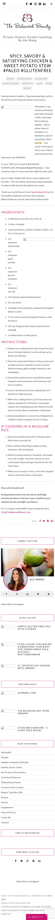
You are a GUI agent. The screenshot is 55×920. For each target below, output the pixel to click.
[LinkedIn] (27, 594)
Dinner (10, 79)
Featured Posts (8, 812)
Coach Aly (6, 817)
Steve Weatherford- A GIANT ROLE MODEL (33, 729)
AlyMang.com (27, 693)
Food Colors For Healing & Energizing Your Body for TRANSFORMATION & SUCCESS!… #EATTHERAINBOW (35, 649)
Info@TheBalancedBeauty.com (16, 512)
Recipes (27, 88)
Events (4, 802)
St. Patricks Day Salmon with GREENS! (34, 666)
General (5, 822)
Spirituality (6, 752)
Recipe (49, 83)
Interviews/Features (11, 777)
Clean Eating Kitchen (40, 192)
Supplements (7, 807)
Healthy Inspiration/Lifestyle (14, 762)
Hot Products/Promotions (13, 772)
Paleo (39, 83)
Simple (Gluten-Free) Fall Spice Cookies (34, 627)
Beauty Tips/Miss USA (12, 792)
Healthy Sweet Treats (11, 767)
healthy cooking (10, 83)
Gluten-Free (41, 79)
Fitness (4, 797)
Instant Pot (27, 83)
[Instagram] (17, 594)
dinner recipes (24, 79)
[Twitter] (48, 594)
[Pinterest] (38, 594)
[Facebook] (6, 594)
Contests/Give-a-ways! (12, 787)
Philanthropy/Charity (11, 782)
